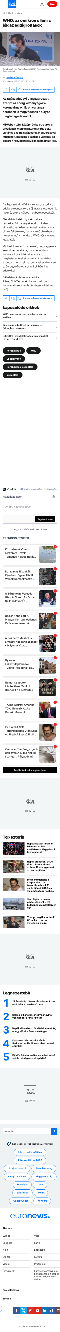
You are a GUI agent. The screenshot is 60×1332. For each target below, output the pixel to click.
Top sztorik (13, 837)
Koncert (42, 1200)
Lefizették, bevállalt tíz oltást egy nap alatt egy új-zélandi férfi (25, 337)
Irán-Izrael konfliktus (30, 1152)
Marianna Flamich (14, 77)
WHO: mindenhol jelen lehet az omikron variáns (24, 316)
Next (5, 1249)
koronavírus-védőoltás (20, 366)
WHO (33, 350)
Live (52, 4)
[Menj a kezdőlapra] (12, 4)
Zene (40, 1184)
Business (7, 1242)
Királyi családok (17, 1176)
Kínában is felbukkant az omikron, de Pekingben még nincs (23, 326)
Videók (6, 1263)
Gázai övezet (20, 1200)
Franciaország (44, 1168)
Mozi (41, 1192)
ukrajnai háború (17, 1168)
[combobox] (30, 1131)
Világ (19, 13)
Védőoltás (12, 374)
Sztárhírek (22, 1192)
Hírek (10, 13)
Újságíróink (9, 1270)
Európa (6, 1235)
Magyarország (44, 1176)
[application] (30, 49)
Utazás (6, 1256)
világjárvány (14, 358)
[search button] (54, 1131)
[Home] (4, 13)
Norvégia (22, 1184)
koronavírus (14, 350)
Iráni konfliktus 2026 (30, 1160)
